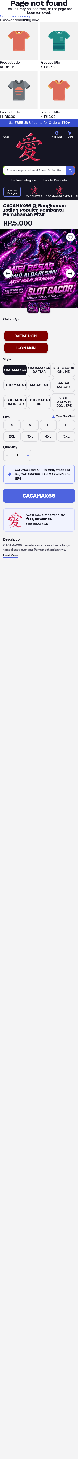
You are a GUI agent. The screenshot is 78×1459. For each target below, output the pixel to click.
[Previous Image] (8, 273)
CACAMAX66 (39, 495)
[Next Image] (70, 273)
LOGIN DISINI (26, 348)
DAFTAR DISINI (26, 336)
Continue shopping (15, 16)
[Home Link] (29, 147)
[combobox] (34, 170)
